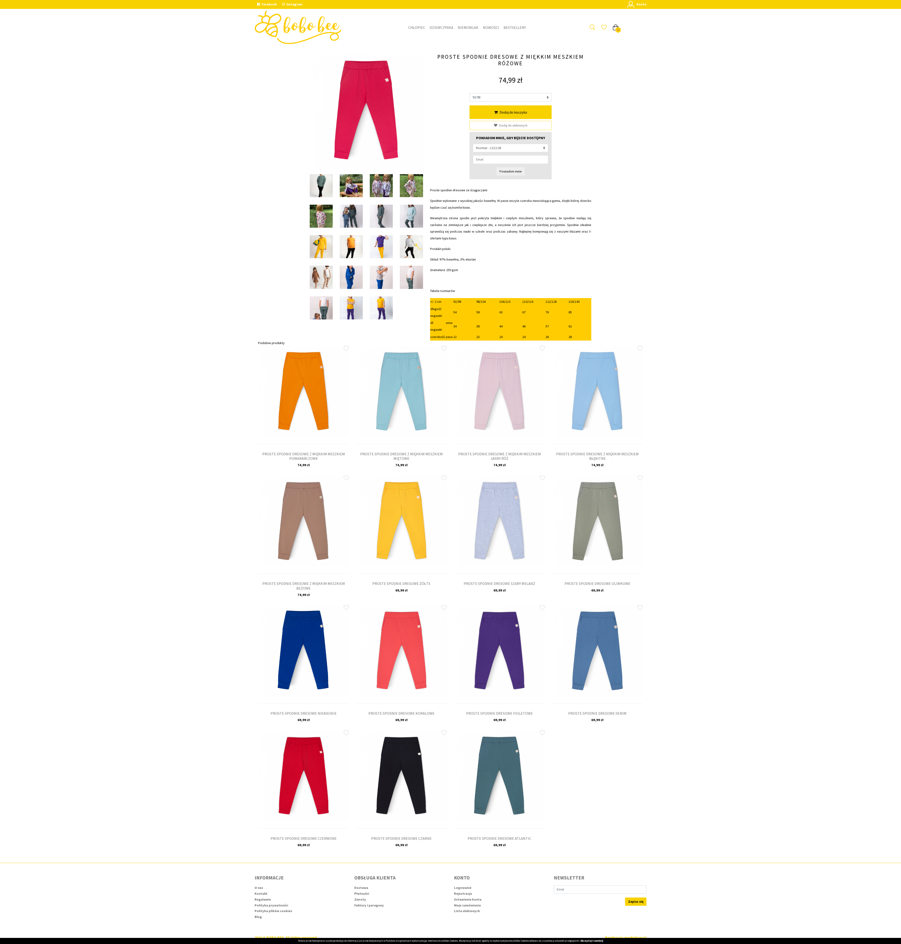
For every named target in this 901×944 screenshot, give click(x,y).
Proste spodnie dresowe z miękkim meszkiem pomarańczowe (303, 456)
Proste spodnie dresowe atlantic (499, 838)
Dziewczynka (441, 27)
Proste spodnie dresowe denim (597, 713)
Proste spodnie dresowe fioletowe (499, 713)
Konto (641, 4)
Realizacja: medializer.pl (625, 937)
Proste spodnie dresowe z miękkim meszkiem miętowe (401, 456)
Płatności (361, 893)
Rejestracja (463, 893)
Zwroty (360, 899)
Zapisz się (635, 901)
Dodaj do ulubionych (513, 125)
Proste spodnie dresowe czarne (401, 838)
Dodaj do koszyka (513, 112)
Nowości (491, 27)
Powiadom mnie (511, 171)
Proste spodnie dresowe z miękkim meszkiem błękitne (597, 456)
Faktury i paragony (369, 905)
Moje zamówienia (467, 905)
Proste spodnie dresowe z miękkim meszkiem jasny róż (499, 456)
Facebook (269, 4)
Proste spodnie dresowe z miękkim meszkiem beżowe (303, 585)
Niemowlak (468, 27)
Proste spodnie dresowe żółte (401, 583)
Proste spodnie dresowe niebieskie (304, 713)
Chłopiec (416, 27)
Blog (258, 917)
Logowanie (462, 888)
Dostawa (361, 888)
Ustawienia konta (467, 899)
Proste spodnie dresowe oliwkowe (597, 583)
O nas (259, 888)
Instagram (294, 4)
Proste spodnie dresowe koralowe (401, 713)
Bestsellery (515, 27)
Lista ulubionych (467, 911)
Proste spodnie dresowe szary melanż (499, 583)
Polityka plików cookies (273, 911)
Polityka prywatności (271, 905)
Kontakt (261, 893)
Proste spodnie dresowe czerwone (304, 838)
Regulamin (263, 899)
